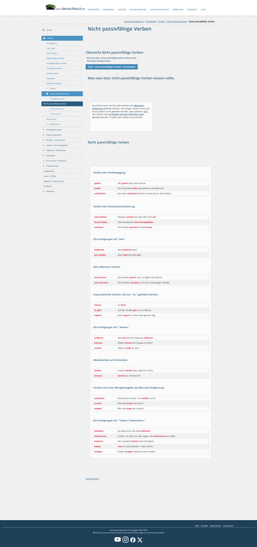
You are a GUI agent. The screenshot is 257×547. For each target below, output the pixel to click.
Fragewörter (48, 171)
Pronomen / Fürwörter (56, 160)
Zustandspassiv (57, 108)
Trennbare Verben (54, 68)
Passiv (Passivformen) (177, 21)
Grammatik (108, 9)
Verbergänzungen (54, 129)
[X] (139, 542)
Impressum (228, 525)
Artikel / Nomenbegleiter (57, 145)
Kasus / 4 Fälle (49, 176)
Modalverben (52, 73)
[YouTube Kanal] (118, 542)
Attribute (47, 186)
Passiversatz (55, 113)
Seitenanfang (92, 478)
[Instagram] (125, 542)
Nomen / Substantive (55, 140)
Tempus (52, 88)
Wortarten (93, 9)
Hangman (192, 9)
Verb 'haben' (52, 53)
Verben (161, 21)
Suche (49, 30)
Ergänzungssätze (53, 135)
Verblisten (178, 9)
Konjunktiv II (55, 124)
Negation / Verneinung (53, 181)
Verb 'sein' (50, 48)
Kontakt (204, 525)
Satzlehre (50, 191)
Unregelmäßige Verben (56, 63)
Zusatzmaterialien (159, 9)
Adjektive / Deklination (56, 150)
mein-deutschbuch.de (134, 21)
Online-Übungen (138, 9)
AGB (197, 525)
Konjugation (51, 43)
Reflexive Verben (53, 83)
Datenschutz (215, 525)
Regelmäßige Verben (55, 58)
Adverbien (50, 155)
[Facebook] (132, 542)
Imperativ (50, 78)
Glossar (122, 9)
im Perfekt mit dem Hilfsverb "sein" (126, 114)
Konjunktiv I (51, 119)
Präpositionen (52, 166)
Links (203, 9)
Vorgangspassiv (57, 98)
